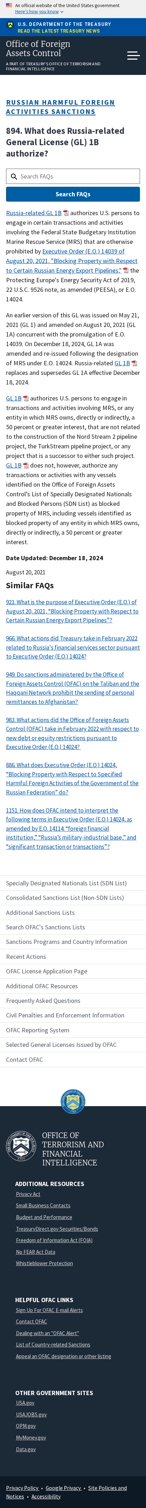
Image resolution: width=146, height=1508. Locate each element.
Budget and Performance (44, 1217)
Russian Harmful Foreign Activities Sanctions (60, 107)
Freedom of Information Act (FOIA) (54, 1240)
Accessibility (46, 1496)
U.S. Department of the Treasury (65, 24)
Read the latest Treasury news (59, 31)
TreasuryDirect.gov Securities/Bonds (57, 1228)
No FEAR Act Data (35, 1252)
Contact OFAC (31, 1321)
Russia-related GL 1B (34, 213)
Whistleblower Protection (44, 1263)
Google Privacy (64, 1488)
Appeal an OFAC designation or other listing (63, 1356)
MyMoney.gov (31, 1437)
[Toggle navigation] (133, 55)
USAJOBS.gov (31, 1414)
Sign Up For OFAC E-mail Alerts (49, 1310)
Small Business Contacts (43, 1205)
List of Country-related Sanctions (53, 1344)
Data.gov (26, 1449)
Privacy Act (28, 1194)
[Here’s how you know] (73, 9)
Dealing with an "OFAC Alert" (47, 1333)
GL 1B (122, 363)
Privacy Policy (22, 1488)
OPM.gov (26, 1425)
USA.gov (25, 1402)
